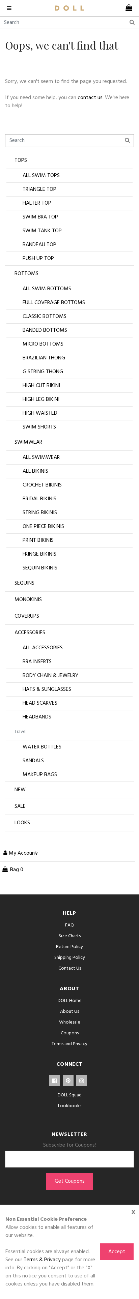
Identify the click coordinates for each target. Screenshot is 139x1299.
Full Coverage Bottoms (54, 302)
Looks (22, 823)
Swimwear (28, 442)
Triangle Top (39, 189)
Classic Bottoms (44, 316)
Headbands (37, 717)
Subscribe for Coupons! (69, 1145)
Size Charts (70, 936)
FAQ (69, 925)
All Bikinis (35, 471)
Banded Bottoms (45, 330)
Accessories (30, 632)
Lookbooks (69, 1106)
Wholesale (69, 1022)
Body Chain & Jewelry (50, 675)
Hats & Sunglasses (47, 689)
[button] (19, 853)
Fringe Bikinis (39, 554)
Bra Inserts (37, 661)
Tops (21, 160)
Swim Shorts (39, 427)
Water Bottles (42, 747)
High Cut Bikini (41, 385)
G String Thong (43, 371)
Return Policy (69, 947)
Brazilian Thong (44, 358)
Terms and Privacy (69, 1044)
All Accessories (43, 648)
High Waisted (40, 413)
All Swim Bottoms (47, 289)
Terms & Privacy (42, 1260)
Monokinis (28, 599)
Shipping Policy (69, 958)
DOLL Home (70, 1001)
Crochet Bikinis (42, 485)
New (20, 790)
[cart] (127, 8)
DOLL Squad (70, 1095)
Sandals (33, 761)
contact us (90, 97)
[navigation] (11, 8)
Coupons (70, 1033)
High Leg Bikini (41, 399)
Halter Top (37, 203)
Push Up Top (38, 258)
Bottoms (26, 273)
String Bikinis (40, 512)
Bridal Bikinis (39, 499)
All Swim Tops (41, 175)
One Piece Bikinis (43, 526)
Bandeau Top (39, 244)
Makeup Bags (40, 774)
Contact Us (69, 968)
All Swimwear (41, 457)
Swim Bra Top (40, 217)
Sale (20, 806)
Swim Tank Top (42, 231)
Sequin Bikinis (40, 568)
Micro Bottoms (43, 344)
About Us (69, 1011)
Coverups (27, 616)
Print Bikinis (38, 540)
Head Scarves (40, 703)
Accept (116, 1251)
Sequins (24, 583)
